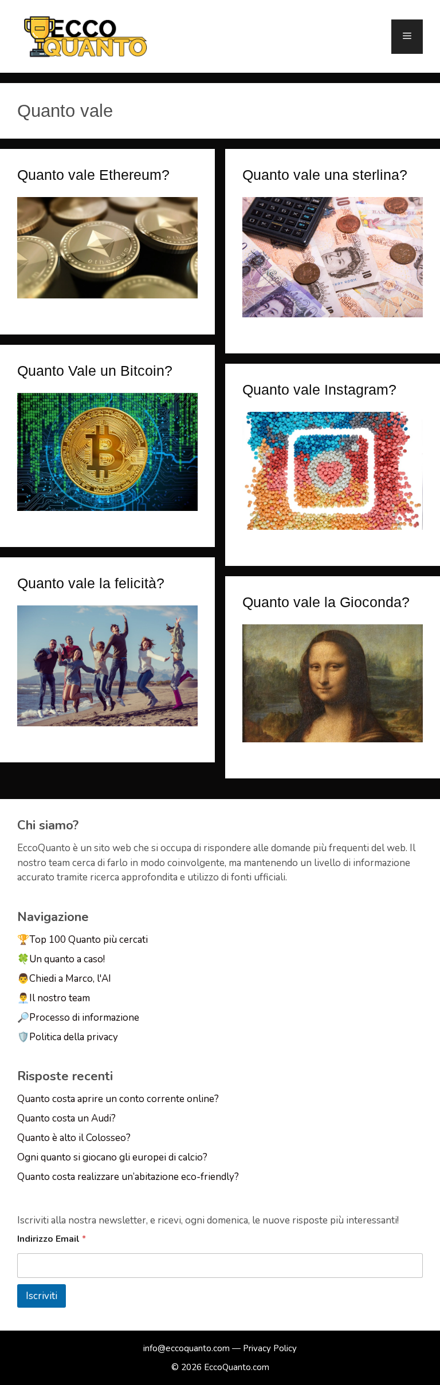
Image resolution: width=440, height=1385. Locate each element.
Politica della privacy (73, 1037)
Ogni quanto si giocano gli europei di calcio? (112, 1157)
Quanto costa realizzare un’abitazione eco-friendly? (128, 1176)
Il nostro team (59, 998)
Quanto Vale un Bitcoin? (94, 371)
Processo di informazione (84, 1017)
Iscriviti (41, 1296)
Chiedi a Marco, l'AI (70, 978)
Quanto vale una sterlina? (324, 175)
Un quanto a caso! (67, 959)
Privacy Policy (270, 1348)
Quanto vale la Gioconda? (326, 602)
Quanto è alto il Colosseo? (74, 1137)
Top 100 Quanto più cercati (88, 939)
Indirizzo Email (51, 1239)
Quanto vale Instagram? (319, 389)
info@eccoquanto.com (186, 1348)
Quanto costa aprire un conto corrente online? (118, 1098)
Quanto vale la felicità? (90, 583)
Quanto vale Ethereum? (93, 175)
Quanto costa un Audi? (66, 1118)
